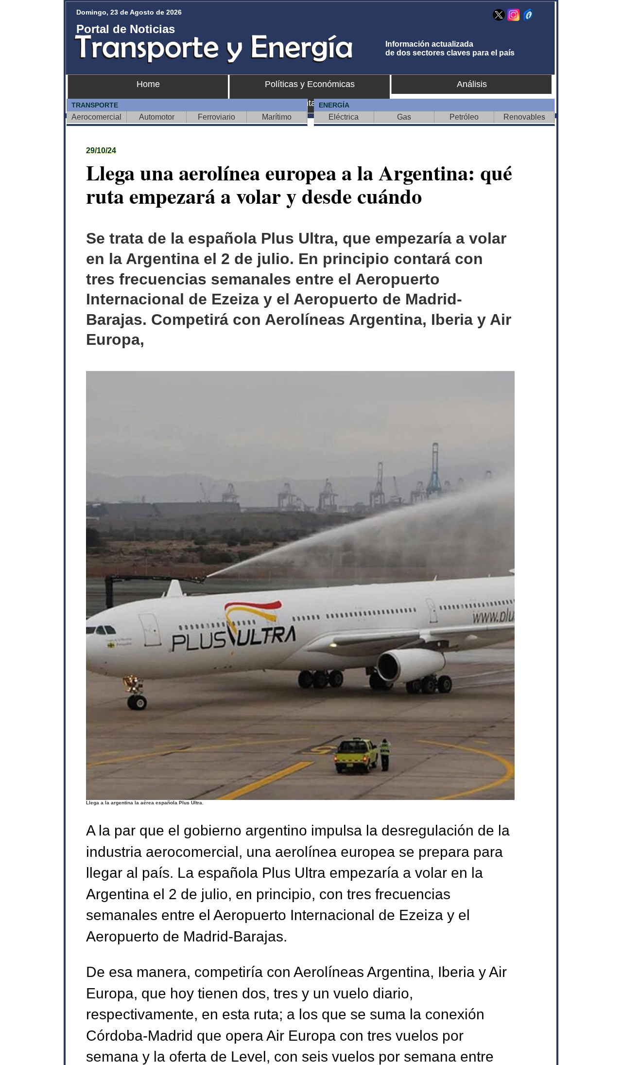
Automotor (156, 117)
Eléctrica (343, 117)
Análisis (472, 84)
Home (148, 84)
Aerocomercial (96, 117)
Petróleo (464, 117)
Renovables (524, 117)
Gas (404, 117)
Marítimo (277, 117)
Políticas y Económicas (310, 84)
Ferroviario (216, 117)
